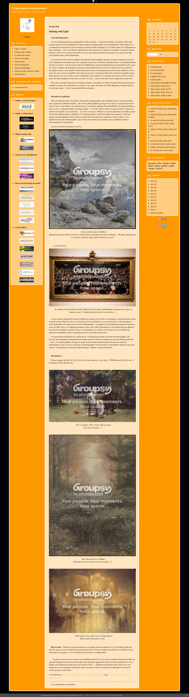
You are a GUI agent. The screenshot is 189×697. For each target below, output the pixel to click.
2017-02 (153, 200)
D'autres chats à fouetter (23, 52)
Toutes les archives (157, 213)
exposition (116, 675)
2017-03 (153, 197)
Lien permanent (84, 675)
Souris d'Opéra (20, 74)
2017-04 (153, 194)
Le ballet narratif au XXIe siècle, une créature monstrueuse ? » (111, 21)
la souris (153, 120)
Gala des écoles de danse (167, 144)
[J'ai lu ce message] (187, 695)
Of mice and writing (22, 58)
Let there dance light (166, 120)
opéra (157, 165)
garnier (164, 165)
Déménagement (156, 67)
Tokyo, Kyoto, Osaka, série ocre (162, 92)
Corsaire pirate (156, 79)
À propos (27, 37)
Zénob (153, 108)
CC (152, 150)
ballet (173, 163)
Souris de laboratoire (22, 64)
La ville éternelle (156, 73)
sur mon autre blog (21, 87)
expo (110, 675)
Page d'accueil (80, 21)
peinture (123, 675)
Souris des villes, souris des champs (27, 71)
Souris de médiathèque (22, 68)
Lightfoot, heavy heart (158, 76)
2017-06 (153, 187)
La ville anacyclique (157, 70)
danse (150, 165)
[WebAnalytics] (94, 2)
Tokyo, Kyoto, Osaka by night (161, 95)
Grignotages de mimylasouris (29, 8)
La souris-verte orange (22, 55)
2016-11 (153, 209)
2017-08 (153, 181)
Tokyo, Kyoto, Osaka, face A (161, 86)
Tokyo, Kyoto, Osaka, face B (161, 89)
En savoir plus (118, 695)
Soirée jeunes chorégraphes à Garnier (163, 83)
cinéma (165, 163)
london (57, 677)
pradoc (153, 129)
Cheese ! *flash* (20, 49)
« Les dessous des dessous (63, 21)
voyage (151, 168)
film (159, 163)
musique (152, 163)
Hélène (153, 147)
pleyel (171, 165)
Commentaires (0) (97, 675)
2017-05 (153, 190)
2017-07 (153, 184)
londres (51, 677)
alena (152, 141)
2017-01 (153, 203)
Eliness (153, 135)
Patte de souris (20, 61)
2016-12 (153, 206)
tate (128, 675)
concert (159, 168)
